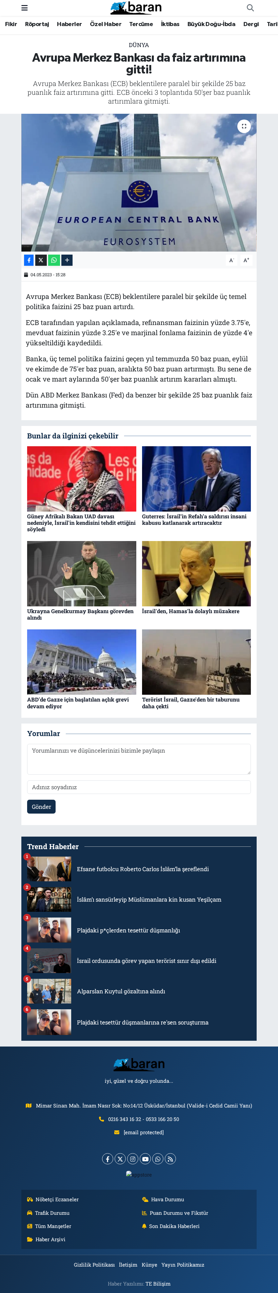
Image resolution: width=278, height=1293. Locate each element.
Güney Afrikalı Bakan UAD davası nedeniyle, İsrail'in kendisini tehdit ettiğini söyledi (81, 523)
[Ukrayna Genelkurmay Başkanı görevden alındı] (81, 573)
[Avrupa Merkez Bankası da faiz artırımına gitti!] (139, 183)
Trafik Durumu (52, 1212)
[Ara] (250, 8)
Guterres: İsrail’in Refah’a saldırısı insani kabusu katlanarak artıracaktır (194, 519)
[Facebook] (107, 1158)
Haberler (69, 24)
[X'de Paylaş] (41, 260)
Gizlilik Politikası (94, 1264)
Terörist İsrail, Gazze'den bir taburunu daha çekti (191, 702)
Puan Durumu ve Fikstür (179, 1212)
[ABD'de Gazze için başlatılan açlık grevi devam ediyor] (81, 661)
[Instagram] (132, 1158)
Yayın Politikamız (182, 1264)
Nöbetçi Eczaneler (57, 1199)
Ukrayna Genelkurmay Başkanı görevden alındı (80, 614)
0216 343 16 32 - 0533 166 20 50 (143, 1119)
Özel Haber (105, 24)
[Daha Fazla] (67, 260)
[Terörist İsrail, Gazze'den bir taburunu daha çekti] (196, 661)
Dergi (251, 24)
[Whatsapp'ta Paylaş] (54, 260)
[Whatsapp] (157, 1158)
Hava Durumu (167, 1199)
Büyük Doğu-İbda (211, 24)
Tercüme (141, 24)
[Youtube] (145, 1158)
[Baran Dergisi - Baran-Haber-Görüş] (136, 7)
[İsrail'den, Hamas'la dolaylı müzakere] (196, 573)
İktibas (170, 24)
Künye (149, 1264)
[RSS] (170, 1158)
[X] (120, 1158)
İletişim (128, 1264)
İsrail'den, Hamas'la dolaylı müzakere (190, 611)
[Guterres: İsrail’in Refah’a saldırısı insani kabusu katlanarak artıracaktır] (196, 478)
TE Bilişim (158, 1283)
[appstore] (139, 1174)
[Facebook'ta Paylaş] (29, 260)
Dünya (139, 45)
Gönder (41, 807)
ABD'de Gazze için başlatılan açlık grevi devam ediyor (78, 702)
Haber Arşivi (50, 1239)
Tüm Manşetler (53, 1226)
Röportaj (37, 24)
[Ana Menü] (24, 8)
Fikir (11, 24)
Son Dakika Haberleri (174, 1226)
